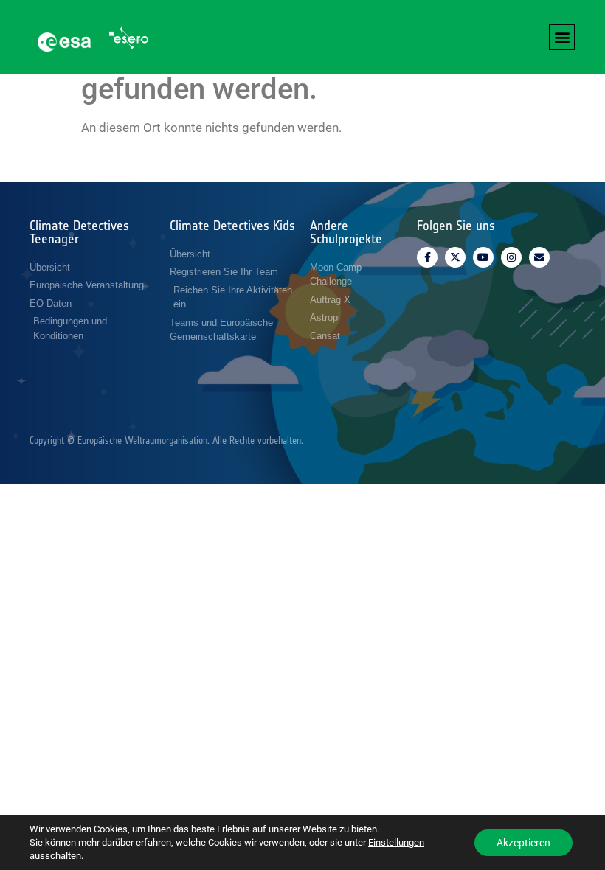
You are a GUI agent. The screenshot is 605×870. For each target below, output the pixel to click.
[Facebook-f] (427, 257)
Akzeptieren (523, 843)
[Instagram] (511, 257)
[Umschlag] (539, 257)
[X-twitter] (455, 257)
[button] (562, 37)
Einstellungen (396, 842)
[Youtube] (483, 257)
